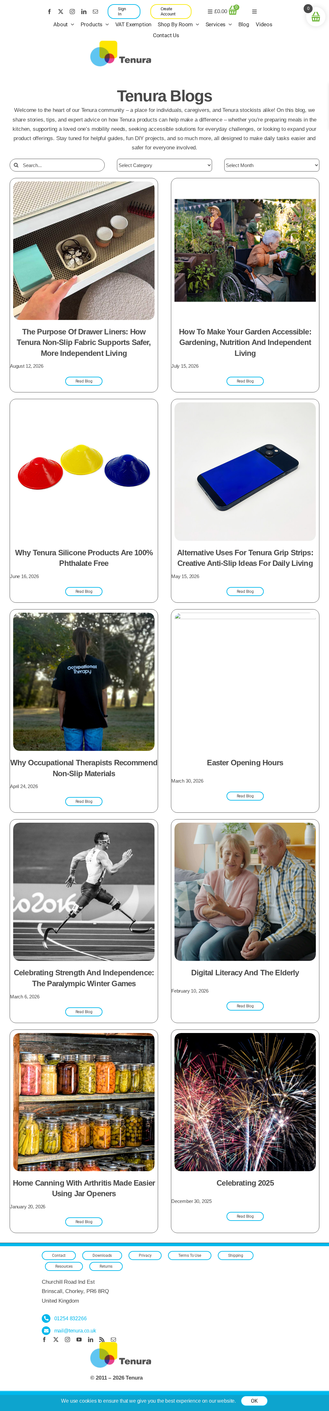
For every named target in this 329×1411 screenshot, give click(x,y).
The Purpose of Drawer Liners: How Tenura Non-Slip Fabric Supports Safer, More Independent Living (84, 342)
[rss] (101, 1339)
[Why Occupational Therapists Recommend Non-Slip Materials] (84, 617)
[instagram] (72, 11)
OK (254, 1401)
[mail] (95, 11)
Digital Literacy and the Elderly (245, 972)
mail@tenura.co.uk (75, 1330)
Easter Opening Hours (245, 762)
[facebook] (49, 11)
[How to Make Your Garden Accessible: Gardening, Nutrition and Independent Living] (245, 186)
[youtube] (79, 1339)
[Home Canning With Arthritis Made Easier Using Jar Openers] (84, 1038)
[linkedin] (83, 11)
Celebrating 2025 (245, 1183)
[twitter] (60, 11)
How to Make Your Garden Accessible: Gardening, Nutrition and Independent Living (245, 342)
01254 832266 (70, 1318)
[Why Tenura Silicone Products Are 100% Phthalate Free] (84, 407)
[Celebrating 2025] (245, 1038)
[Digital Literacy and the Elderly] (245, 827)
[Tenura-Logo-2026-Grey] (120, 43)
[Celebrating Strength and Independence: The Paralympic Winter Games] (84, 827)
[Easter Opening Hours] (245, 617)
